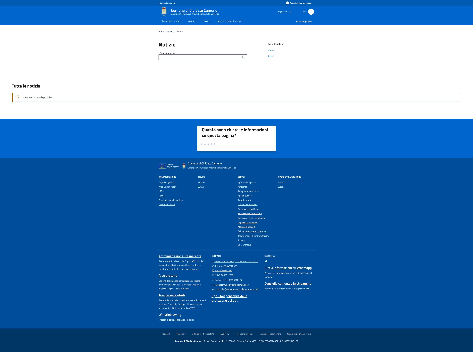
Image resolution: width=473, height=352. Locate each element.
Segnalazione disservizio (244, 333)
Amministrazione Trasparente (180, 256)
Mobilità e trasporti (246, 227)
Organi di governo (167, 182)
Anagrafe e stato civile (248, 191)
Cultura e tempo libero (248, 209)
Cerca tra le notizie (167, 53)
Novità (170, 31)
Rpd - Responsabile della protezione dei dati (229, 298)
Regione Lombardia (167, 2)
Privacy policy (181, 333)
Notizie (271, 50)
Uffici (161, 191)
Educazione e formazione (250, 213)
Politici (162, 195)
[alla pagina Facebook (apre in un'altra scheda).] (289, 12)
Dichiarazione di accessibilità (203, 333)
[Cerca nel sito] (311, 12)
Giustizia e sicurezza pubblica (251, 218)
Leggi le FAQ (224, 333)
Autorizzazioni (244, 200)
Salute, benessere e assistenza (252, 231)
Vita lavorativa (244, 244)
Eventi (281, 182)
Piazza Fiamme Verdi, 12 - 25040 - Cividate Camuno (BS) (237, 261)
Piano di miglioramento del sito (299, 333)
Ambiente (242, 186)
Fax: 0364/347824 (223, 270)
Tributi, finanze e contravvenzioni (253, 236)
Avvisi (271, 56)
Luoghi (281, 186)
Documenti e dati (167, 204)
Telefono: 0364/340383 (225, 266)
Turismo (241, 240)
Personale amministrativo (171, 200)
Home (161, 31)
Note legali (166, 333)
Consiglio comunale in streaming (287, 283)
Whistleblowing (170, 314)
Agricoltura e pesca (247, 182)
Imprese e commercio (248, 222)
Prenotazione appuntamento (270, 333)
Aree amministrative (168, 186)
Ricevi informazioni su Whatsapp (288, 267)
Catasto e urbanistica (247, 204)
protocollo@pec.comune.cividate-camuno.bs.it (236, 289)
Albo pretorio (168, 275)
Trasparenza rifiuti (172, 295)
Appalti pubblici (245, 195)
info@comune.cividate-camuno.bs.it (231, 284)
